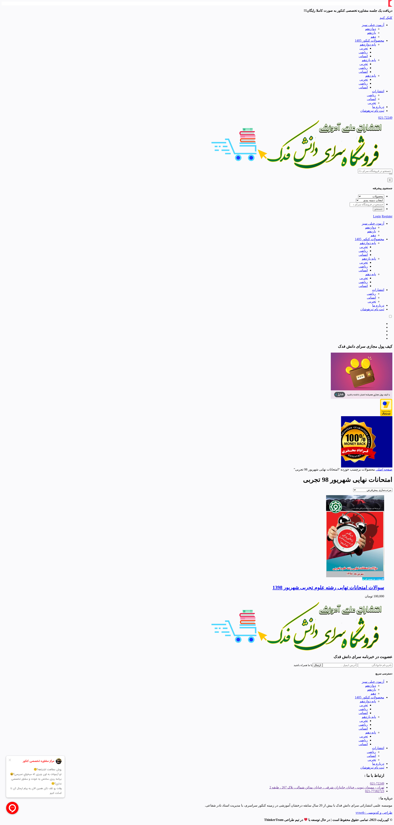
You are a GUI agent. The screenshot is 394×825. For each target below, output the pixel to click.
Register (387, 216)
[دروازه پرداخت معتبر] (386, 415)
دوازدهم (370, 29)
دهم (373, 36)
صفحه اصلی (384, 469)
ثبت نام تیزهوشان (372, 110)
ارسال (317, 665)
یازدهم (371, 32)
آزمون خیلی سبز (373, 25)
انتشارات (378, 91)
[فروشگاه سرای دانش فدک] (297, 167)
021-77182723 (374, 791)
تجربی (364, 48)
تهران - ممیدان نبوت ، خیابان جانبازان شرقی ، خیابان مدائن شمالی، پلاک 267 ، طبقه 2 (326, 787)
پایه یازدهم (369, 60)
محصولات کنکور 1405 (369, 40)
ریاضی (363, 52)
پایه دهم (370, 75)
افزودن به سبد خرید (373, 578)
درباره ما (378, 107)
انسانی (363, 56)
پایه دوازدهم (368, 44)
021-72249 (385, 117)
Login (377, 216)
